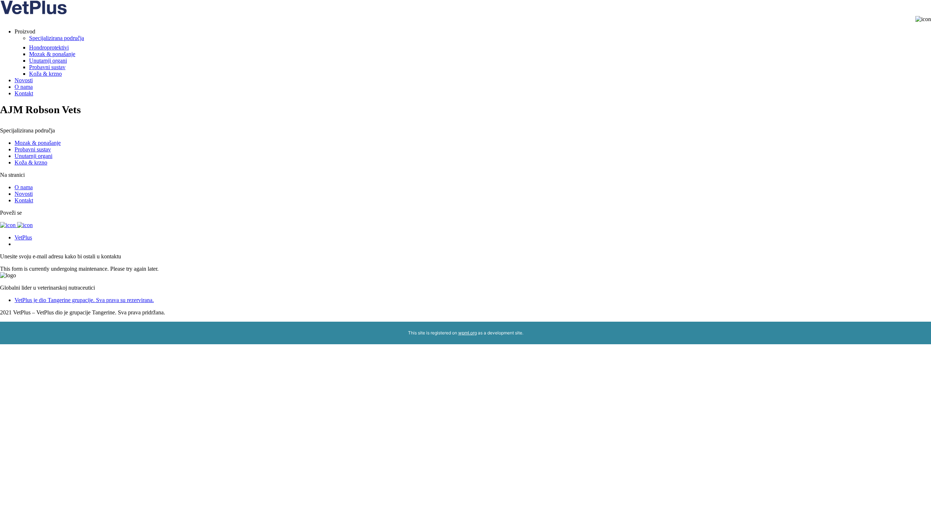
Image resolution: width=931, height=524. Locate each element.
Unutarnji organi (48, 60)
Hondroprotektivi (49, 47)
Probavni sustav (47, 67)
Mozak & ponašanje (52, 54)
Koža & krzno (45, 74)
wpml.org (467, 333)
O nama (24, 87)
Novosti (24, 80)
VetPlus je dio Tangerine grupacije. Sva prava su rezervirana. (84, 300)
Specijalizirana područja (56, 38)
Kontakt (24, 93)
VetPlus (23, 237)
